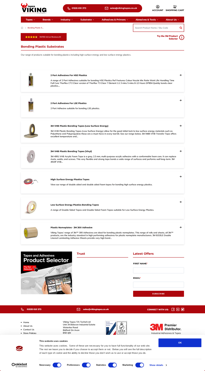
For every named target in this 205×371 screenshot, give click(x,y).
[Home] (22, 28)
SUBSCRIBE (158, 294)
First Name (140, 263)
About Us (27, 326)
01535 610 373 (78, 8)
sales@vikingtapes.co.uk (123, 8)
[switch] (86, 365)
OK (180, 342)
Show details (156, 365)
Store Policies (29, 333)
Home (26, 322)
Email (136, 278)
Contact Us (28, 329)
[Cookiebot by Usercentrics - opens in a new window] (19, 365)
